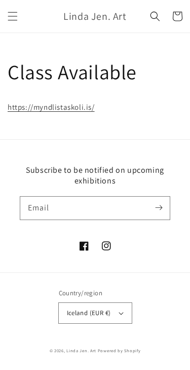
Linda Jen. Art (81, 350)
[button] (13, 16)
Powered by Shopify (119, 350)
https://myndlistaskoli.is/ (51, 107)
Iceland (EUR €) (89, 313)
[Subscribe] (158, 208)
